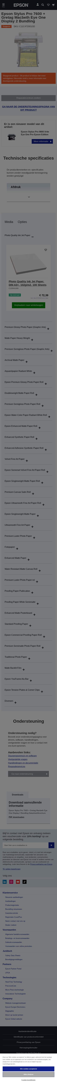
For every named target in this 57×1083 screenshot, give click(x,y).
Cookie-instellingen (28, 1080)
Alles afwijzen (29, 1074)
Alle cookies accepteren (28, 1069)
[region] (28, 1068)
